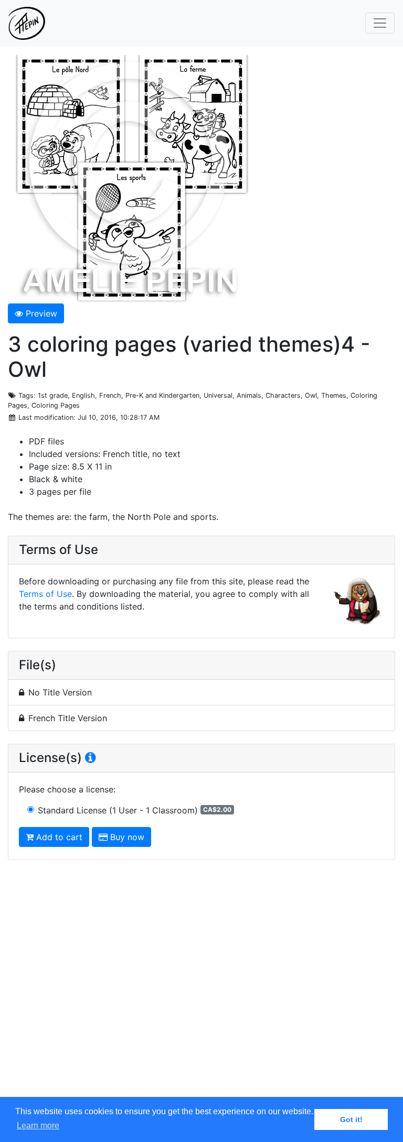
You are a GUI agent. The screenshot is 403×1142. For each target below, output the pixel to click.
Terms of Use (45, 594)
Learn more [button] (38, 1125)
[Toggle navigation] (380, 23)
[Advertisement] (201, 988)
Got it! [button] (351, 1119)
